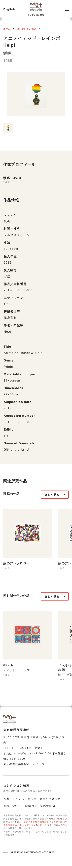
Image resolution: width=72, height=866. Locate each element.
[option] (36, 96)
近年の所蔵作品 (50, 799)
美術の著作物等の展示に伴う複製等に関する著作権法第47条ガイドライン (35, 823)
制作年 (32, 799)
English (9, 9)
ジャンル (18, 799)
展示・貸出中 (12, 806)
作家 (6, 799)
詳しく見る (52, 494)
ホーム (7, 28)
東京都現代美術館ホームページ (24, 764)
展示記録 (30, 806)
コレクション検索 (26, 28)
